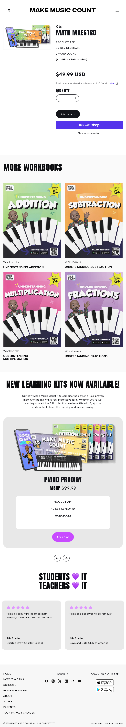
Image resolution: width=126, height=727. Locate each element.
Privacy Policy (95, 723)
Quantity (63, 90)
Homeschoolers (15, 690)
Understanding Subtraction (88, 266)
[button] (117, 10)
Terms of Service (114, 723)
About (7, 696)
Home (7, 673)
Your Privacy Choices (19, 712)
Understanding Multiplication (15, 357)
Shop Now (63, 536)
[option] (63, 482)
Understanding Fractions (86, 356)
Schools (9, 685)
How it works (13, 679)
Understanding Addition (23, 267)
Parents (9, 707)
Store (7, 701)
